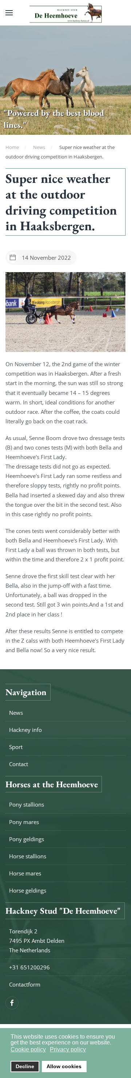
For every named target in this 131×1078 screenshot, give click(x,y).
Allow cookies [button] (64, 1066)
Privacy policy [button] (68, 1049)
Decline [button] (25, 1066)
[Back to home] (65, 13)
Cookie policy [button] (28, 1049)
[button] (9, 12)
